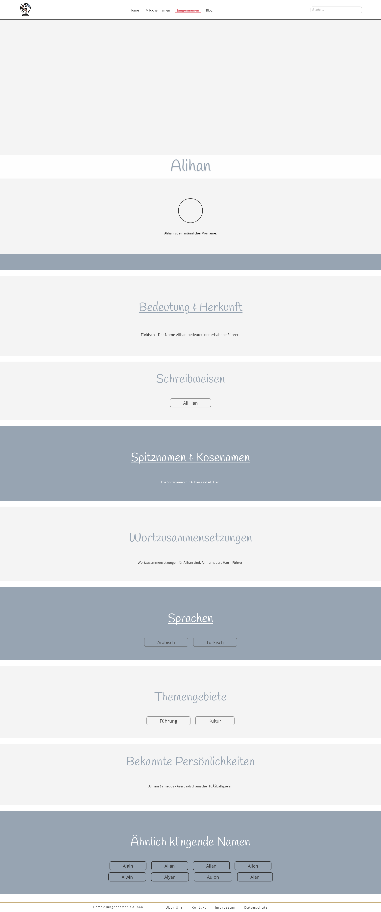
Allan (211, 866)
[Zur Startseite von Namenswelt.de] (25, 14)
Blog (209, 10)
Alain (128, 866)
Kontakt (199, 907)
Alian (170, 866)
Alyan (170, 877)
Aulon (213, 877)
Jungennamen (188, 10)
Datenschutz (256, 907)
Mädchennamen (158, 10)
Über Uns (174, 907)
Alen (255, 877)
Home (134, 10)
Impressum (225, 907)
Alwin (127, 877)
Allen (253, 866)
